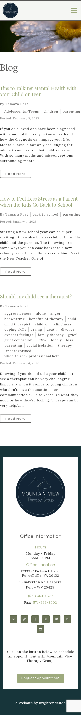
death (52, 329)
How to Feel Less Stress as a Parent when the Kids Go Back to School (39, 201)
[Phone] (24, 619)
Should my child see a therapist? (36, 296)
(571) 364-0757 (40, 596)
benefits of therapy (46, 319)
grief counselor (18, 340)
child (72, 319)
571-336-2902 (45, 602)
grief (72, 335)
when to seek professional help (32, 356)
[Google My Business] (40, 629)
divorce (68, 329)
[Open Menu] (74, 10)
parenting (71, 111)
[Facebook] (35, 619)
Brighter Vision (52, 703)
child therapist (17, 324)
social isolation (40, 345)
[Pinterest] (67, 619)
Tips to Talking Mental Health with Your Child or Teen (38, 91)
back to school (45, 214)
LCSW (41, 340)
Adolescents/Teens (21, 111)
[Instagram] (46, 619)
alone (41, 313)
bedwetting (14, 319)
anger (55, 313)
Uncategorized (17, 351)
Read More (15, 173)
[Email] (13, 619)
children (50, 111)
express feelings (18, 335)
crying (36, 329)
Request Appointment (40, 678)
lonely (56, 340)
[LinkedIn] (56, 619)
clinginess (63, 324)
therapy (65, 345)
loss (69, 340)
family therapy (51, 335)
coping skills (15, 329)
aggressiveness (18, 313)
